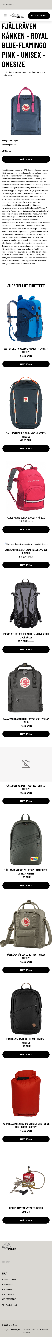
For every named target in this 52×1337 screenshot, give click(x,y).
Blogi (6, 1329)
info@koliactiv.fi (8, 5)
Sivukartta (26, 1332)
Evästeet (26, 1329)
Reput (15, 140)
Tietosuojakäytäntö (40, 1329)
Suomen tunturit (10, 1279)
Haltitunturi (8, 1284)
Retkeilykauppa (39, 15)
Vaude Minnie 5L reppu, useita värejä (26, 517)
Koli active (8, 1289)
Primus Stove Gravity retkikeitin (26, 1208)
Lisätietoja (26, 159)
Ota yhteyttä (15, 1329)
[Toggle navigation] (5, 15)
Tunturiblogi (9, 1294)
